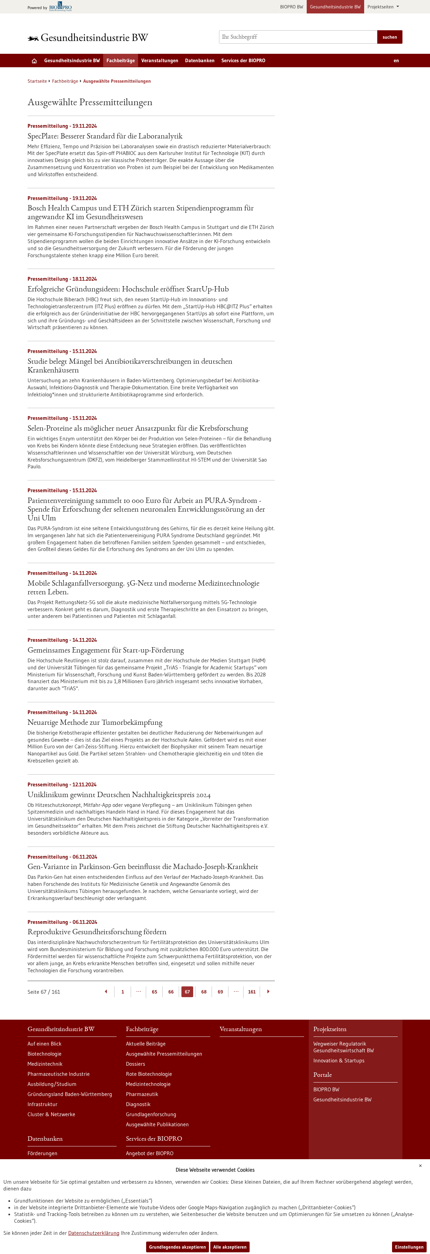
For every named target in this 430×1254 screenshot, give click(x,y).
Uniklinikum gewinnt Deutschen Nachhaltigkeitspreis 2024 (119, 795)
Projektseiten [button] (381, 7)
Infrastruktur (42, 1104)
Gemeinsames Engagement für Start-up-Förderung (106, 651)
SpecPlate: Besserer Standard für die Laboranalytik (105, 137)
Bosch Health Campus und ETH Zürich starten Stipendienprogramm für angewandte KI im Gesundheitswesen (141, 213)
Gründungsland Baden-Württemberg (70, 1094)
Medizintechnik (45, 1063)
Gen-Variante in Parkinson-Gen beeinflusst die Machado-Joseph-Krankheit (143, 867)
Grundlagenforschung (151, 1114)
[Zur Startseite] (90, 37)
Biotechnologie (44, 1053)
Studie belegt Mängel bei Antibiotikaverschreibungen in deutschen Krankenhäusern (130, 366)
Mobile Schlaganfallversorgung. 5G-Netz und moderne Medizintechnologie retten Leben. (143, 588)
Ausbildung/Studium (52, 1084)
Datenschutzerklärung (94, 1232)
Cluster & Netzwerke (51, 1114)
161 (252, 992)
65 (154, 992)
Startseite (37, 81)
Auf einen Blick (44, 1043)
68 (204, 992)
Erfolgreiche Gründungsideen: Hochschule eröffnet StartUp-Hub (128, 290)
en (396, 60)
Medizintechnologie (148, 1084)
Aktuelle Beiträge (146, 1043)
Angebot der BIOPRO (149, 1153)
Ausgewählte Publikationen (157, 1124)
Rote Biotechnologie (149, 1073)
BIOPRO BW (291, 7)
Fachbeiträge (120, 60)
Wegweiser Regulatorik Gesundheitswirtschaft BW (343, 1047)
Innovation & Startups (338, 1060)
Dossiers (135, 1063)
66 (171, 992)
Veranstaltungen (159, 60)
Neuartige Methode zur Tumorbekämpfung (95, 723)
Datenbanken (200, 60)
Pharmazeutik (142, 1094)
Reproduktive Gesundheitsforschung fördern (97, 933)
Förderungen (42, 1153)
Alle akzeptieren (230, 1247)
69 (220, 992)
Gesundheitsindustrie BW (335, 7)
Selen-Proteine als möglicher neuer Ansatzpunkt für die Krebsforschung (138, 429)
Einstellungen (409, 1247)
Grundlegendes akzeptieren (177, 1247)
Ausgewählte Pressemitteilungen (164, 1053)
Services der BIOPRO (243, 60)
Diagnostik (138, 1104)
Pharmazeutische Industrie (59, 1073)
